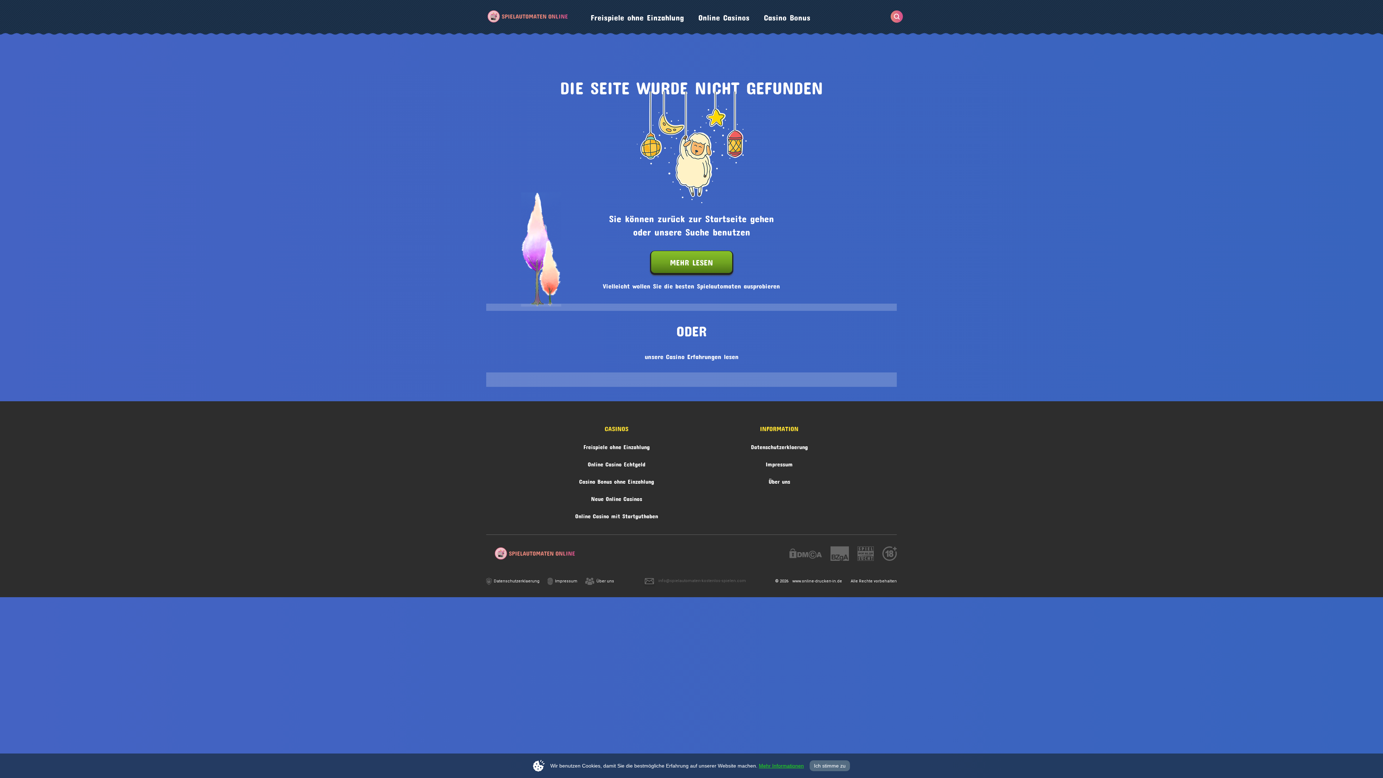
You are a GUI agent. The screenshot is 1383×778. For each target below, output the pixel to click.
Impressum (779, 463)
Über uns (779, 480)
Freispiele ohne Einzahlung (637, 16)
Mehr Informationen (781, 766)
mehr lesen (691, 261)
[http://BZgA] (840, 554)
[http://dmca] (805, 554)
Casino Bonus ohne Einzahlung (616, 480)
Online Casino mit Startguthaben (616, 515)
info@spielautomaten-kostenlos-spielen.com (702, 580)
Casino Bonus (787, 16)
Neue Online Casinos (616, 497)
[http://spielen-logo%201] (866, 554)
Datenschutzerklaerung (779, 445)
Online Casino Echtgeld (616, 463)
